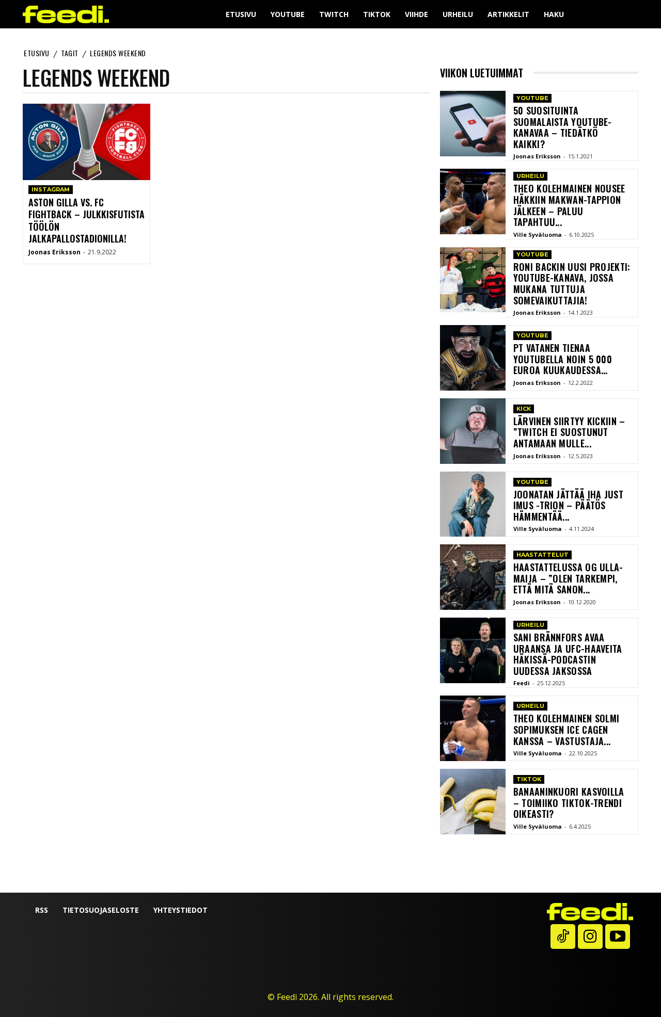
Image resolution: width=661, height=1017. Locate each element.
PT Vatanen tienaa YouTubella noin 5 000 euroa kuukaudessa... (562, 359)
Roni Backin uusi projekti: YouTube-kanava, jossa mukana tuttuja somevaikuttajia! (572, 283)
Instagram (51, 189)
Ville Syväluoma (537, 234)
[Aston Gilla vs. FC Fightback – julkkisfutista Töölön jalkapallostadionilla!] (86, 142)
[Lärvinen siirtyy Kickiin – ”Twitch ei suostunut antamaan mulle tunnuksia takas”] (473, 431)
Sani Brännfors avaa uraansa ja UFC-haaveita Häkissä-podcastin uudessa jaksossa (567, 654)
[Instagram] (590, 936)
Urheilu (530, 176)
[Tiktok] (562, 936)
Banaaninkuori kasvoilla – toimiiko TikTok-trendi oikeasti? (568, 802)
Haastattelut (542, 554)
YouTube (532, 98)
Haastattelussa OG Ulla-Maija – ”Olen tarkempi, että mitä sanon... (568, 578)
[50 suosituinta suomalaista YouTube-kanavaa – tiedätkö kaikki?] (473, 123)
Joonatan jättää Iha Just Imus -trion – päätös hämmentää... (568, 505)
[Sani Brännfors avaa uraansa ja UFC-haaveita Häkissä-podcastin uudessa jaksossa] (473, 650)
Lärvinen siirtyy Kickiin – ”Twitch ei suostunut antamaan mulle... (569, 432)
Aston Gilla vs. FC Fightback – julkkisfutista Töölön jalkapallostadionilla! (86, 220)
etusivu (37, 52)
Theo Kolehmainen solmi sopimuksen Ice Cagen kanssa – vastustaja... (566, 729)
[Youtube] (617, 936)
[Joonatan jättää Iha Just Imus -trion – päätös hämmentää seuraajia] (473, 504)
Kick (523, 408)
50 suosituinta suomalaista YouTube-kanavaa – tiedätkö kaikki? (562, 127)
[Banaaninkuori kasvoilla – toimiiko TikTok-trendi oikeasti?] (473, 801)
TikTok (528, 779)
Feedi (521, 683)
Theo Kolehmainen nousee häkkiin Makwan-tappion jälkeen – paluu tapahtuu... (569, 205)
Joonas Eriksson (54, 252)
